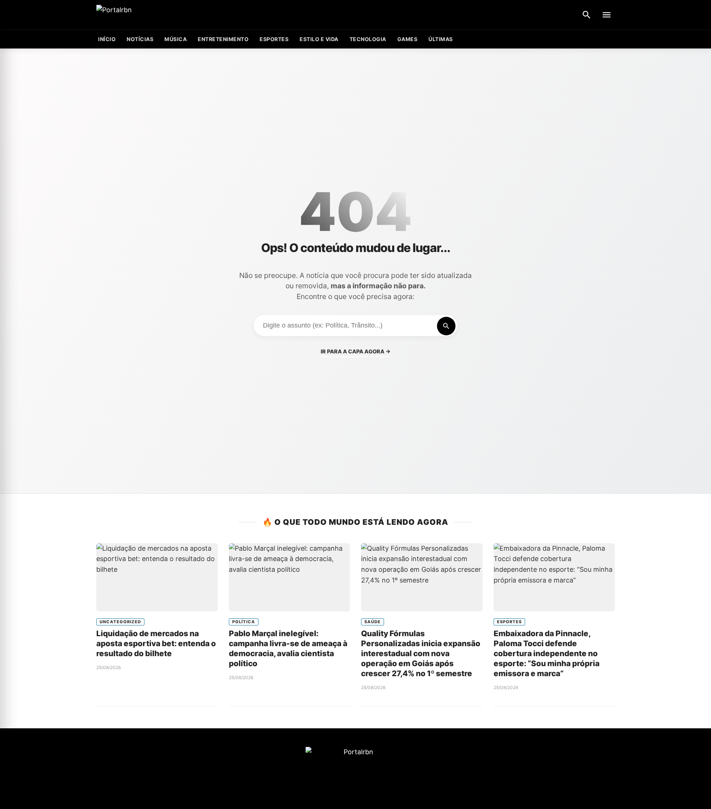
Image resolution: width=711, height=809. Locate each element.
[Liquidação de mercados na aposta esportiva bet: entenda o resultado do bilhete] (157, 577)
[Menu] (606, 15)
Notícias (140, 39)
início (107, 39)
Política (243, 621)
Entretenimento (223, 39)
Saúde (372, 621)
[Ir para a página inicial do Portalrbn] (142, 15)
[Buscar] (586, 15)
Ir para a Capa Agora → (356, 351)
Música (175, 39)
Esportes (274, 39)
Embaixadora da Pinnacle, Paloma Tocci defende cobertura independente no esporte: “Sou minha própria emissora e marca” (547, 653)
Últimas (440, 39)
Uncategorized (120, 621)
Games (407, 39)
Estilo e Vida (319, 39)
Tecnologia (368, 39)
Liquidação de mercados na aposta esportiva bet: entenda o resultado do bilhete (156, 643)
